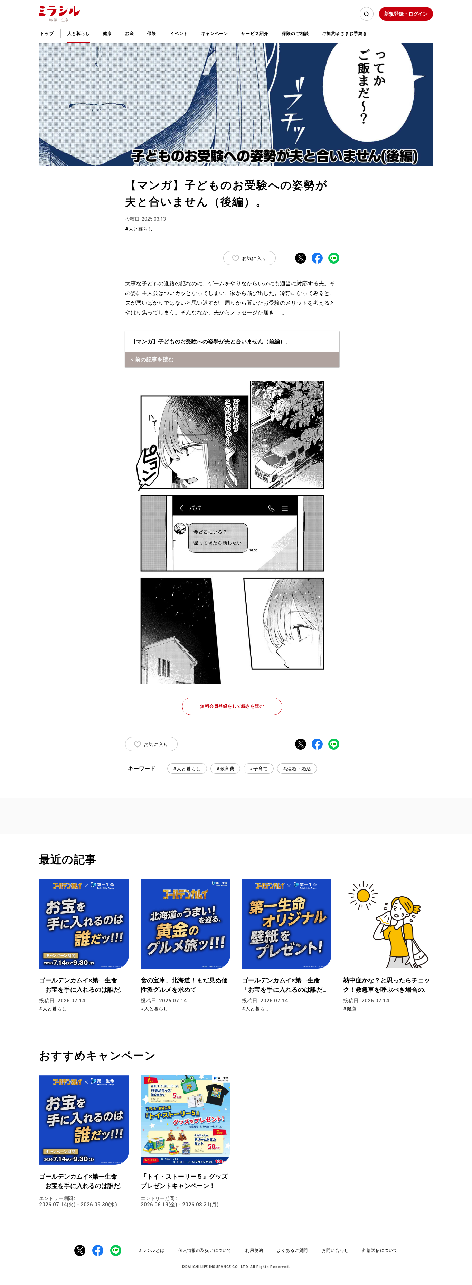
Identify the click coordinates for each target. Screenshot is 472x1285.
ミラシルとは (151, 1250)
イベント (179, 33)
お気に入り (254, 258)
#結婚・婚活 (297, 768)
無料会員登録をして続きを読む (232, 706)
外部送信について (380, 1250)
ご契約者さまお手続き (344, 33)
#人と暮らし (187, 768)
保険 (151, 33)
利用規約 (254, 1250)
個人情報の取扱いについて (205, 1250)
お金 (129, 33)
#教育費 (225, 768)
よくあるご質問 (292, 1250)
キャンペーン (214, 33)
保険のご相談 (295, 33)
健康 (107, 33)
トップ (47, 33)
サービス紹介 (254, 33)
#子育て (258, 768)
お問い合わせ (335, 1250)
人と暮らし (78, 33)
